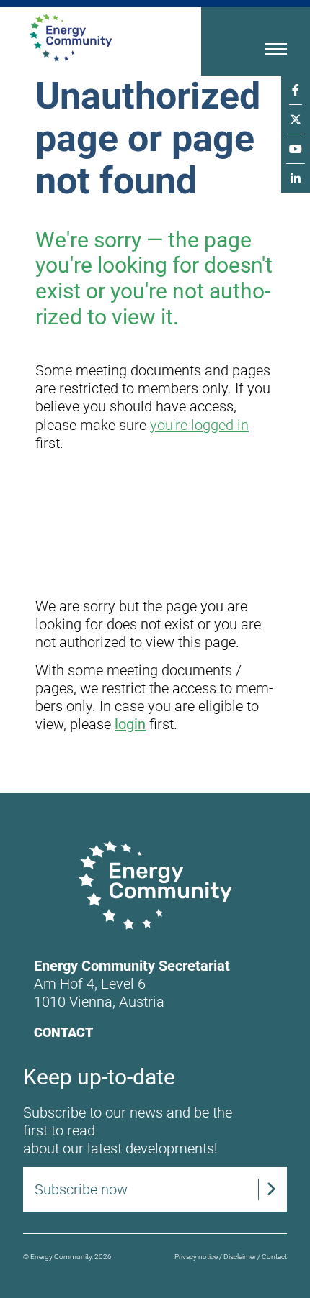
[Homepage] (96, 37)
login (130, 724)
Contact (63, 1032)
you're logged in (199, 425)
